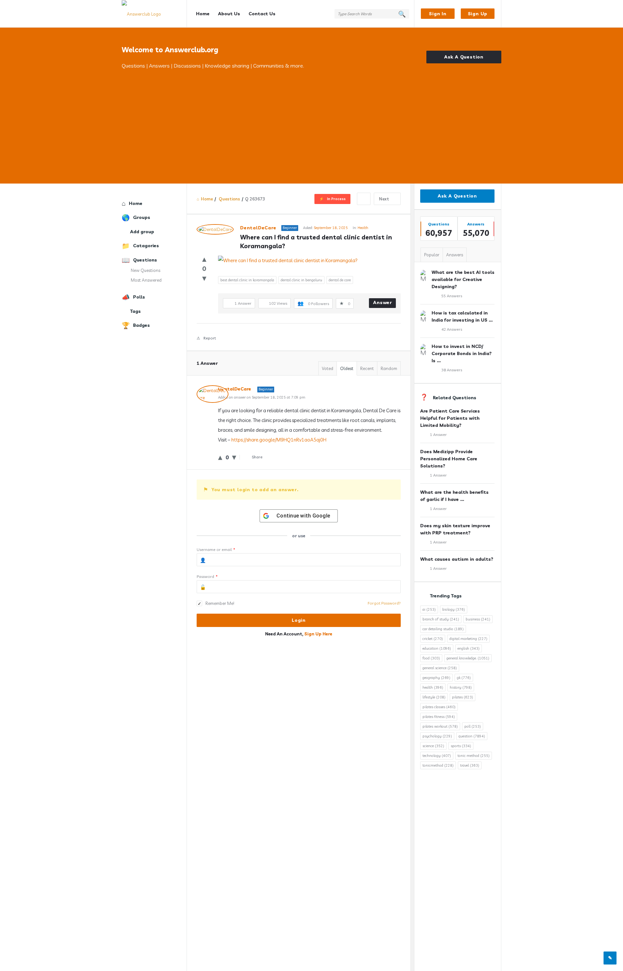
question (471, 736)
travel (469, 765)
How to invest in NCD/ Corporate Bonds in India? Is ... (462, 353)
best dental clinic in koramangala (247, 280)
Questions (145, 260)
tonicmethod (438, 765)
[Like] (204, 258)
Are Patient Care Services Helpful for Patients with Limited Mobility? (450, 418)
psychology (437, 736)
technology (436, 755)
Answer (382, 302)
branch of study (440, 619)
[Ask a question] (610, 958)
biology (453, 609)
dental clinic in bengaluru (301, 280)
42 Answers (451, 329)
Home (203, 14)
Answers (454, 254)
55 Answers (451, 295)
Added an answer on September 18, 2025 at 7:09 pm (261, 397)
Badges (141, 325)
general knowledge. (467, 658)
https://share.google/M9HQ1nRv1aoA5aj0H (278, 440)
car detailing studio (443, 629)
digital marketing (468, 638)
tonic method (474, 755)
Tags (135, 311)
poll (472, 726)
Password (207, 576)
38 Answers (451, 369)
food (431, 658)
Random (389, 368)
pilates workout (440, 726)
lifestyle (434, 697)
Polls (139, 297)
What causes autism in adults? (456, 559)
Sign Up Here (318, 633)
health (432, 687)
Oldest (346, 368)
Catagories (146, 246)
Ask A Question (463, 57)
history (461, 687)
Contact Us (262, 14)
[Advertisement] (311, 118)
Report (209, 338)
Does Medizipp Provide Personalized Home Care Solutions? (448, 459)
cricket (432, 638)
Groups (141, 217)
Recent (367, 368)
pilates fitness (438, 716)
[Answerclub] (154, 14)
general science (439, 668)
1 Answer (438, 434)
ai (429, 609)
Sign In (437, 14)
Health (363, 227)
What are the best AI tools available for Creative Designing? (463, 279)
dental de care (340, 280)
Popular (431, 254)
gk (464, 677)
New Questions (145, 270)
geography (436, 677)
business (478, 619)
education (436, 648)
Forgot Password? (384, 603)
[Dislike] (204, 278)
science (433, 746)
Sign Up (478, 14)
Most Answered (146, 280)
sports (461, 746)
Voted (327, 368)
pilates (462, 697)
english (469, 648)
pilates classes (439, 707)
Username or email (216, 549)
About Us (229, 14)
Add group (142, 232)
